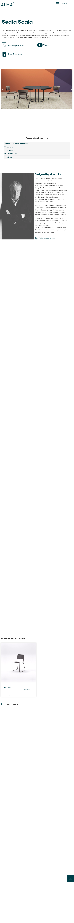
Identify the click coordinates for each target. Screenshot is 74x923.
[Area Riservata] (4, 54)
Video (46, 45)
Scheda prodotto (16, 46)
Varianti (10, 147)
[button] (2, 88)
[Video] (39, 45)
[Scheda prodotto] (4, 45)
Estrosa (7, 687)
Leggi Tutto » (28, 689)
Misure (9, 157)
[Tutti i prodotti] (2, 704)
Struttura (11, 150)
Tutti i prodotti (12, 704)
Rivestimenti (12, 154)
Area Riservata (15, 54)
